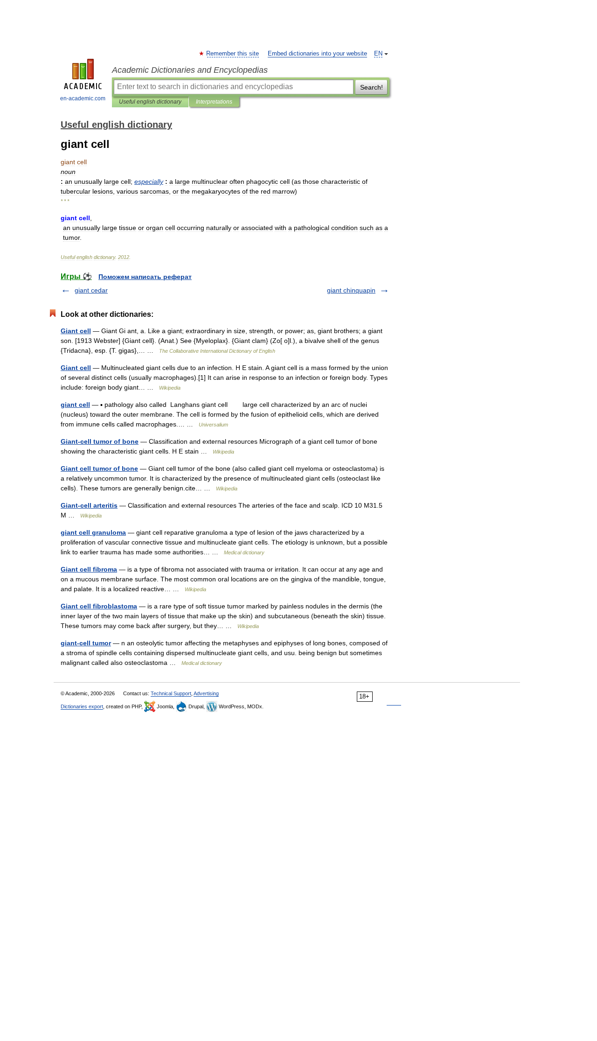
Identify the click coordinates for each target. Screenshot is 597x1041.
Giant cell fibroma (89, 569)
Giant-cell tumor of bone (100, 441)
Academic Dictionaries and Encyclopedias (190, 70)
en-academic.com (82, 98)
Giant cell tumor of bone (99, 468)
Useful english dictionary (150, 101)
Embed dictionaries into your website (317, 53)
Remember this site (233, 53)
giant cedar (91, 290)
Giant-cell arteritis (89, 505)
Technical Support (171, 693)
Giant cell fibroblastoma (99, 606)
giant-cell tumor (86, 643)
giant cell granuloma (93, 532)
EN (378, 53)
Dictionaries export (82, 706)
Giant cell (76, 331)
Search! (371, 87)
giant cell (75, 404)
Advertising (206, 693)
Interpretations (214, 101)
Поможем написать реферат (145, 276)
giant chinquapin (351, 290)
